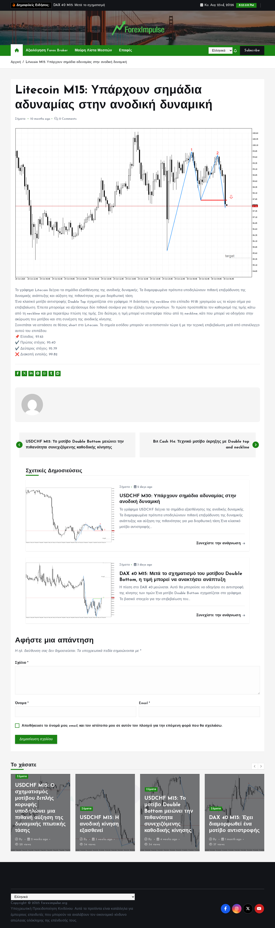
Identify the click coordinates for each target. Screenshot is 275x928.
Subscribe (252, 50)
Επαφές (125, 50)
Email (144, 703)
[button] (255, 766)
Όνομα (22, 703)
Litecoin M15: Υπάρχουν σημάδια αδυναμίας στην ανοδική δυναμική (76, 62)
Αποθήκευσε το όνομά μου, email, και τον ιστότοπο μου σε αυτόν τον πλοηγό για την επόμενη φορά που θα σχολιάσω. (122, 726)
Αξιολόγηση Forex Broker (47, 50)
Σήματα (20, 119)
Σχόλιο (21, 663)
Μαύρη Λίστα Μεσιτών (93, 50)
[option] (40, 812)
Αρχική (16, 62)
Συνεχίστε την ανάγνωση (219, 543)
